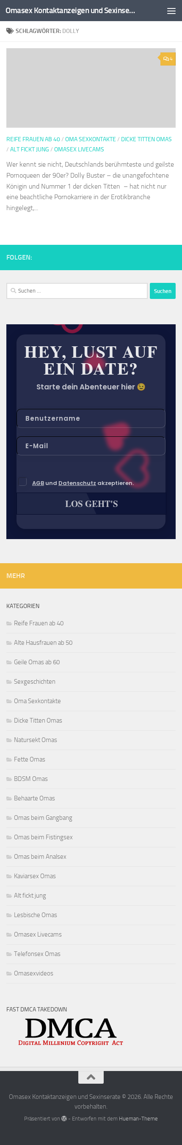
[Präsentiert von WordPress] (64, 1118)
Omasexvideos (33, 973)
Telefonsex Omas (37, 954)
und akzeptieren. (83, 483)
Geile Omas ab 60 (37, 662)
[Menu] (171, 10)
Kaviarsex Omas (35, 876)
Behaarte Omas (34, 798)
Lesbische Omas (35, 915)
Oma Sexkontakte (90, 139)
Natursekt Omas (35, 740)
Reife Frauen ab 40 (33, 139)
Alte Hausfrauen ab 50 (43, 642)
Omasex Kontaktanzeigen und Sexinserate (71, 10)
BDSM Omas (31, 779)
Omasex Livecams (79, 149)
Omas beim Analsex (40, 856)
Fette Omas (29, 759)
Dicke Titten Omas (146, 139)
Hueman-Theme (138, 1118)
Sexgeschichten (34, 681)
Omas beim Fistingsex (43, 837)
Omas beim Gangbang (43, 818)
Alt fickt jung (29, 149)
